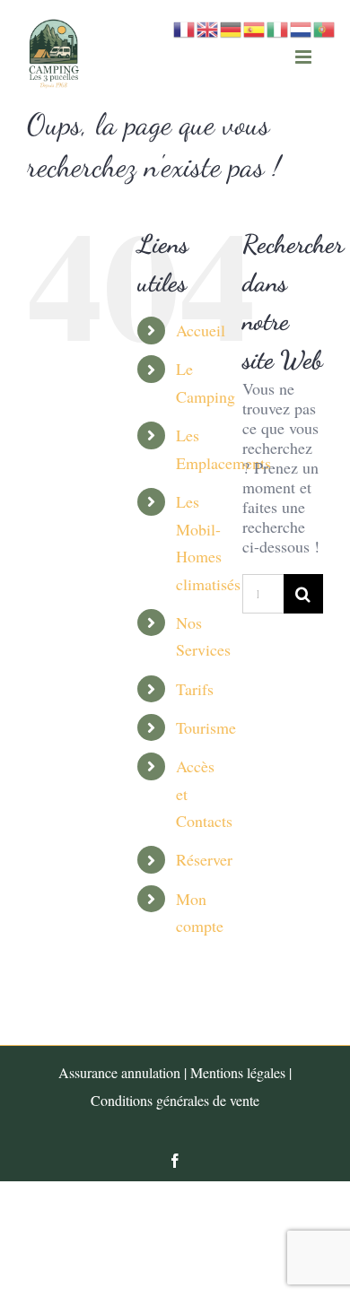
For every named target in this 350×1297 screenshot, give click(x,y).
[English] (208, 27)
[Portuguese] (325, 27)
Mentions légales (237, 1072)
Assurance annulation (119, 1072)
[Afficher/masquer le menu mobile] (304, 57)
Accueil (200, 330)
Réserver (204, 859)
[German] (231, 27)
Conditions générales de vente (175, 1100)
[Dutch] (301, 27)
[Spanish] (255, 27)
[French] (185, 27)
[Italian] (278, 27)
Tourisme (206, 727)
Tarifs (195, 689)
